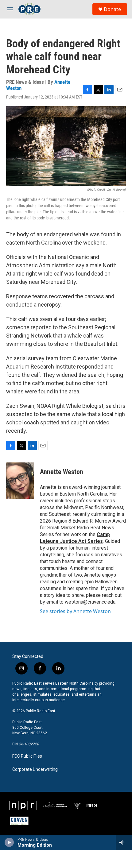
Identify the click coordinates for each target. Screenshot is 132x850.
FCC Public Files (27, 756)
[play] (9, 842)
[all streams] (124, 842)
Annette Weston (61, 472)
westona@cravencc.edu (90, 602)
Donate (112, 9)
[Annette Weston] (20, 480)
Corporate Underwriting (35, 769)
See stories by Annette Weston (75, 611)
